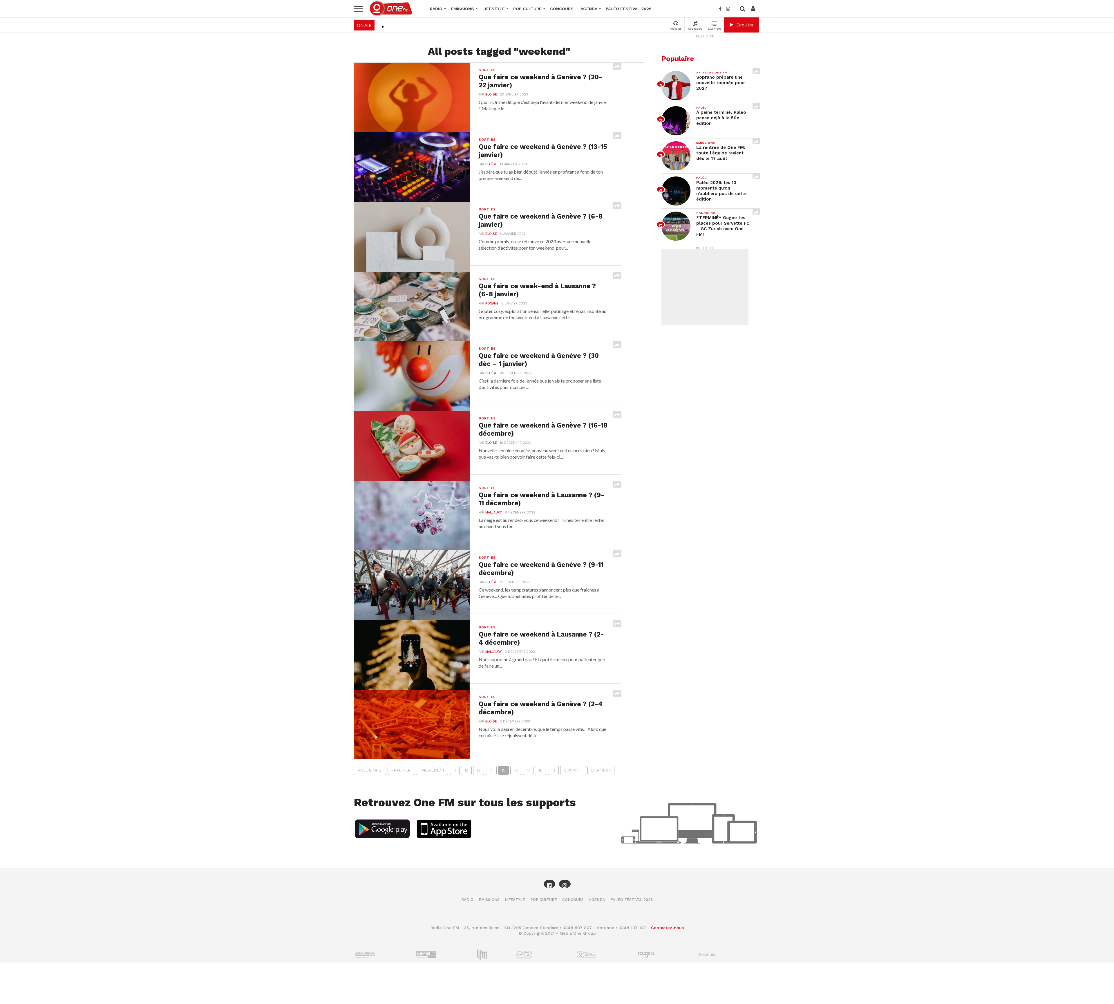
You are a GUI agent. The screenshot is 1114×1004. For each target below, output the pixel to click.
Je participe (557, 507)
